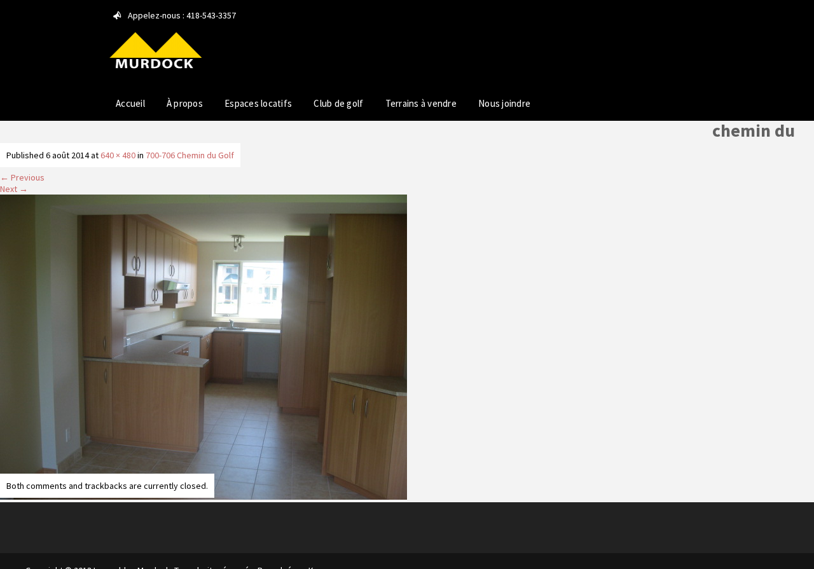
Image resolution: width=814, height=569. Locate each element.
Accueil (130, 103)
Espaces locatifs (258, 103)
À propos (185, 103)
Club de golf (338, 103)
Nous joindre (504, 103)
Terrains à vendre (421, 103)
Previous (22, 177)
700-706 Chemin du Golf (190, 155)
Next (14, 189)
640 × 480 (117, 155)
